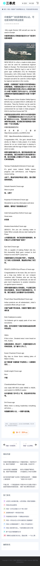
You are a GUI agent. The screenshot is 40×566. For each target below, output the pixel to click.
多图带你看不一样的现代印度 (15, 512)
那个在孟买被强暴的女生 (13, 532)
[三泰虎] (8, 3)
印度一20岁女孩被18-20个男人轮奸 (16, 509)
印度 (8, 9)
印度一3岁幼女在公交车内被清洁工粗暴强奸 (19, 520)
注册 (32, 3)
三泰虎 (11, 424)
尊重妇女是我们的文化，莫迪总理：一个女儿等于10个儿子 (22, 535)
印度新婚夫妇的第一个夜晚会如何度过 (17, 516)
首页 (5, 9)
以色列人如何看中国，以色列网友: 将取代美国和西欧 (21, 501)
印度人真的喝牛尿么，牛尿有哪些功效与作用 (19, 528)
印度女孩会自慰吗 (11, 505)
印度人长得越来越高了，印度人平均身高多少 (19, 524)
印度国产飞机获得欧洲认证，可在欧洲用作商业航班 (24, 9)
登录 (25, 3)
